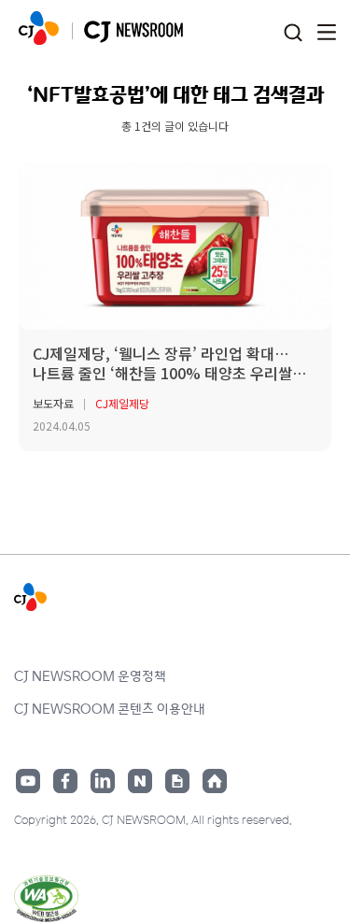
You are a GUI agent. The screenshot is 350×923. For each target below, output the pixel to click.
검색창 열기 (292, 33)
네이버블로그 (140, 781)
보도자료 (53, 403)
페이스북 (65, 781)
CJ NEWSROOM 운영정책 (90, 675)
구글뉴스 (177, 781)
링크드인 (103, 781)
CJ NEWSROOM (39, 28)
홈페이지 (215, 781)
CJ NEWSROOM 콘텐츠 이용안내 (109, 708)
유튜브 (28, 781)
